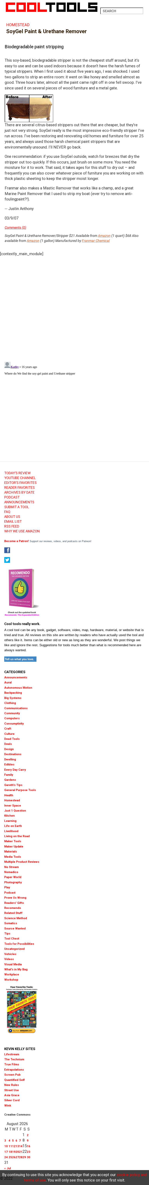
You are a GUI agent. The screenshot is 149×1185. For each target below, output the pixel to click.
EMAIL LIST (13, 521)
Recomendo (12, 908)
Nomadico (11, 872)
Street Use (11, 1090)
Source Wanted (15, 928)
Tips (7, 933)
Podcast (10, 892)
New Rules (11, 1085)
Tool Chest (11, 938)
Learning (10, 821)
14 (21, 1146)
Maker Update (13, 846)
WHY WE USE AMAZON (22, 531)
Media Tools (12, 857)
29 (24, 1157)
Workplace (11, 974)
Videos (9, 959)
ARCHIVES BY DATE (19, 492)
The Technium (14, 1059)
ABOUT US (12, 517)
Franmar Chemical (96, 241)
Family (8, 774)
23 (28, 1152)
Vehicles (10, 954)
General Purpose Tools (20, 790)
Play (7, 887)
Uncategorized (14, 949)
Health (8, 795)
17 (6, 1152)
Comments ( (14, 227)
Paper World (12, 877)
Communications (16, 708)
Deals (8, 744)
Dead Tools (12, 739)
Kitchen (9, 815)
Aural (8, 682)
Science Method (15, 918)
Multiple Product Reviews (21, 862)
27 (17, 1157)
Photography (13, 882)
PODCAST (12, 497)
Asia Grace (11, 1095)
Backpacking (13, 692)
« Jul (7, 1168)
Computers (12, 718)
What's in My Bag (16, 969)
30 (28, 1157)
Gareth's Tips (13, 785)
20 (17, 1152)
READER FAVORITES (19, 488)
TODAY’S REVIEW (17, 473)
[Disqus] (74, 307)
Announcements (15, 677)
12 (14, 1146)
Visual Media (13, 964)
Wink (7, 1105)
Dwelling (10, 759)
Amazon (104, 236)
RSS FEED (11, 526)
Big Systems (12, 698)
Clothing (10, 703)
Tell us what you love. (19, 659)
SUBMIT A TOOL (16, 507)
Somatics (10, 923)
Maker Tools (12, 841)
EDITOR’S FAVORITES (20, 483)
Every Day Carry (15, 769)
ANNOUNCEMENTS (19, 502)
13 (17, 1146)
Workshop (11, 979)
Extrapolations (14, 1069)
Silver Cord (12, 1100)
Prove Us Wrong (15, 897)
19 (14, 1152)
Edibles (9, 764)
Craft (7, 728)
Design (9, 749)
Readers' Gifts (14, 903)
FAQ (7, 512)
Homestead (17, 24)
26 (14, 1157)
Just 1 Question (15, 810)
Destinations (12, 754)
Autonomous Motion (18, 687)
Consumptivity (14, 723)
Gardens (10, 780)
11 (10, 1146)
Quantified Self (14, 1080)
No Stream (11, 867)
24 (6, 1157)
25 (10, 1157)
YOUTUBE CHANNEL (20, 478)
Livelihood (11, 831)
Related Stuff (13, 913)
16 (28, 1146)
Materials (10, 851)
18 (10, 1152)
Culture (9, 734)
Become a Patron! (16, 541)
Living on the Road (17, 836)
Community (12, 713)
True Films (11, 1064)
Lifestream (11, 1054)
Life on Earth (13, 826)
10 (6, 1146)
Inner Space (12, 805)
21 (21, 1152)
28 (21, 1157)
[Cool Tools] (51, 7)
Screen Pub (12, 1074)
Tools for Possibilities (19, 944)
